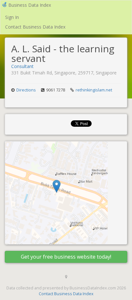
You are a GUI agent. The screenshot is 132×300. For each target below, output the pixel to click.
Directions (26, 90)
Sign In (12, 17)
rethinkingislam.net (94, 90)
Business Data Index (29, 5)
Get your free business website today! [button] (66, 256)
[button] (57, 186)
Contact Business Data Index (35, 27)
